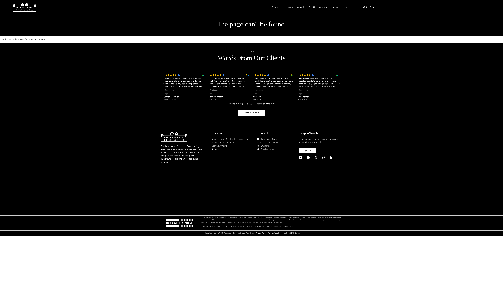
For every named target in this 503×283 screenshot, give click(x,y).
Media (334, 7)
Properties (276, 7)
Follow (345, 7)
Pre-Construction (317, 7)
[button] (340, 84)
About (300, 7)
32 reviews (270, 104)
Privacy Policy (261, 233)
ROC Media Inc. (294, 233)
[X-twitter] (316, 157)
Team (290, 7)
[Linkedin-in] (331, 157)
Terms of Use (273, 233)
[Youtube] (300, 157)
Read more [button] (169, 90)
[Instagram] (324, 157)
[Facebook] (308, 157)
